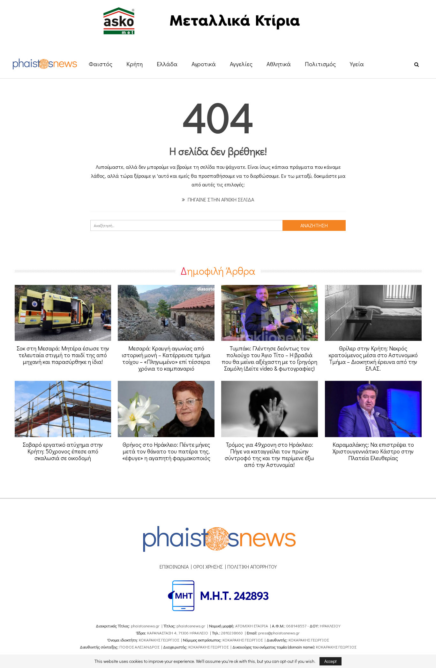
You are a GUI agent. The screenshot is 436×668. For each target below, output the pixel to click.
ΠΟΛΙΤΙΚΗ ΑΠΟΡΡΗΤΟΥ (252, 566)
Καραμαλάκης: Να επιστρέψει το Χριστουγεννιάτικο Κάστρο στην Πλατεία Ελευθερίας (373, 451)
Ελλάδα (167, 64)
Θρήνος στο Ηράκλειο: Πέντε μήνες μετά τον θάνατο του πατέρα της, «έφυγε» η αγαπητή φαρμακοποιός (166, 451)
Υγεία (357, 64)
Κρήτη (134, 64)
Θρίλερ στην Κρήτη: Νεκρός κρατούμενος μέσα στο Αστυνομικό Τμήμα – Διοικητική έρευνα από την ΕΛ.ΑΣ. (373, 358)
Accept (330, 661)
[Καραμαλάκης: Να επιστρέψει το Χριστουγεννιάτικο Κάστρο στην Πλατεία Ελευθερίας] (373, 409)
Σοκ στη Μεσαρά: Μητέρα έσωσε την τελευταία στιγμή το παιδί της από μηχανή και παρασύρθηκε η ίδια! (63, 354)
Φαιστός (100, 64)
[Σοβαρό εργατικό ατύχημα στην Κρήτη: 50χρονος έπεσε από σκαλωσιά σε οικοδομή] (63, 409)
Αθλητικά (279, 64)
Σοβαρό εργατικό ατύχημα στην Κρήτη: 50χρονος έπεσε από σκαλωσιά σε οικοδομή (63, 451)
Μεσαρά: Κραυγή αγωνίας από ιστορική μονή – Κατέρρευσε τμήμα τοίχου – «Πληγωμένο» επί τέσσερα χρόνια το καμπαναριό (166, 358)
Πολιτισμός (320, 64)
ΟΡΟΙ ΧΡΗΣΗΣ (208, 566)
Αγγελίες (241, 64)
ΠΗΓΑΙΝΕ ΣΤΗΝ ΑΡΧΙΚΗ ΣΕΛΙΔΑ (220, 199)
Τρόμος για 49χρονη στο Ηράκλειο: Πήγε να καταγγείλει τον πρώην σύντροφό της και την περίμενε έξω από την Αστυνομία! (269, 454)
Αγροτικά (204, 64)
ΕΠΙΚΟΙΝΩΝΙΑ (174, 566)
